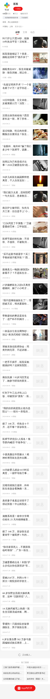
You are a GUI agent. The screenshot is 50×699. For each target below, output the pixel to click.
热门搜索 (25, 662)
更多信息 (18, 26)
